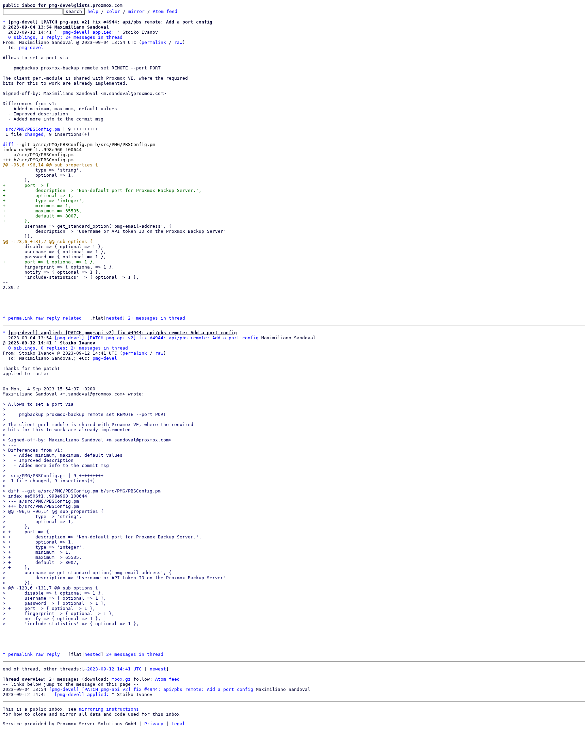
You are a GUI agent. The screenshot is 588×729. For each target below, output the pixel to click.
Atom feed (165, 11)
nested (114, 318)
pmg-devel (31, 47)
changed (34, 134)
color (113, 11)
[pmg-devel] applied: (87, 32)
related (72, 318)
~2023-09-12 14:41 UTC (113, 668)
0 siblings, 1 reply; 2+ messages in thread (65, 37)
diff (8, 144)
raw (178, 42)
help (92, 11)
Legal (178, 723)
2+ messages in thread (156, 318)
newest (158, 668)
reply (53, 318)
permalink (154, 42)
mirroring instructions (109, 709)
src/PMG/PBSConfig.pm (32, 129)
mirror (136, 11)
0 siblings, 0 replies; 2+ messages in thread (68, 348)
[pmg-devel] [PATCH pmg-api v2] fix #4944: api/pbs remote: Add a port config (156, 337)
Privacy (153, 723)
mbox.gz (121, 679)
